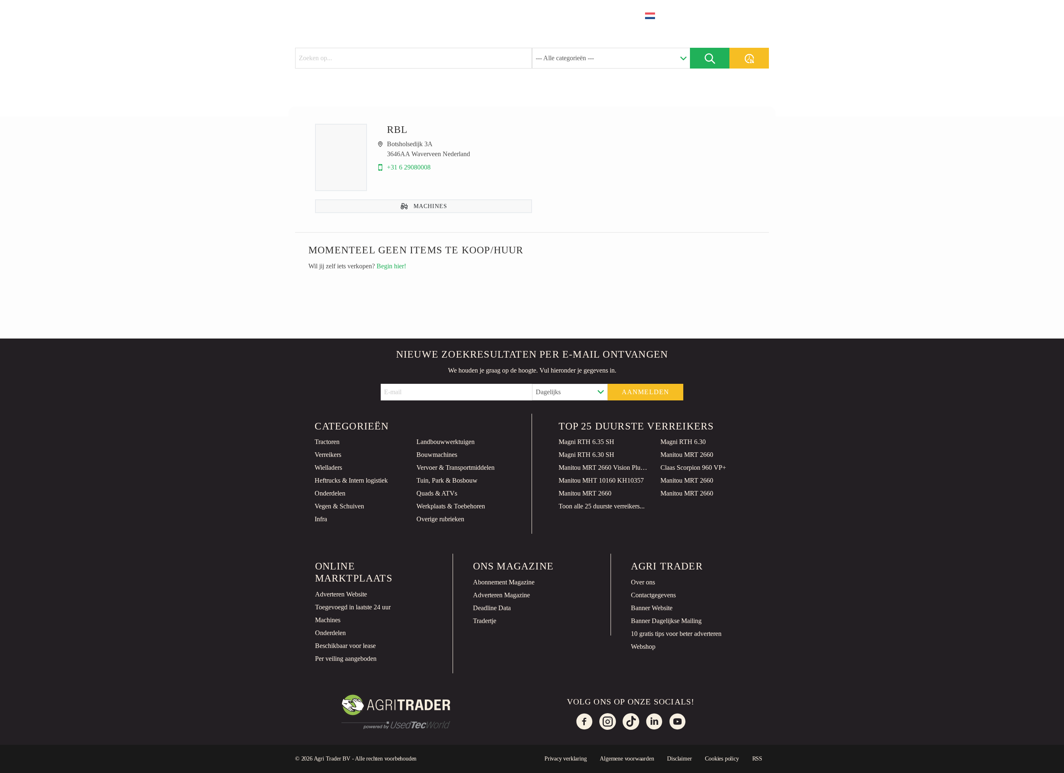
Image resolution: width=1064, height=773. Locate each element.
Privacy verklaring (565, 759)
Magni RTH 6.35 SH (586, 441)
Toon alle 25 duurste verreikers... (602, 506)
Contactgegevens (653, 595)
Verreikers (328, 454)
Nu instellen (953, 759)
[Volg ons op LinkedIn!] (654, 721)
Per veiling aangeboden (346, 658)
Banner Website (651, 607)
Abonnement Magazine (503, 582)
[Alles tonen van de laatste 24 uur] (749, 58)
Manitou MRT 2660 (686, 454)
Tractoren (327, 441)
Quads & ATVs (436, 493)
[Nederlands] (655, 16)
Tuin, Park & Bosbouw (447, 480)
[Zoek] (709, 58)
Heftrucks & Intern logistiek (351, 480)
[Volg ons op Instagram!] (607, 721)
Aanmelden (646, 391)
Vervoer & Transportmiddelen (455, 467)
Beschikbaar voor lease (345, 645)
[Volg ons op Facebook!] (584, 721)
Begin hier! (391, 266)
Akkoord (1027, 759)
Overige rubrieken (440, 519)
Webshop (643, 646)
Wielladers (328, 467)
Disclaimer (679, 759)
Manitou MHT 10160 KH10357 (601, 480)
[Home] (385, 15)
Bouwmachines (436, 454)
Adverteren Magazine (501, 595)
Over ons (643, 582)
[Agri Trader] (334, 15)
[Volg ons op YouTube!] (677, 721)
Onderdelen (330, 493)
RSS (757, 759)
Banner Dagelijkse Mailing (666, 620)
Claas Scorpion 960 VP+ (693, 467)
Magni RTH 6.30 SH (586, 454)
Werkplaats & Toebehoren (450, 506)
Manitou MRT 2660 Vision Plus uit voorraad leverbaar (603, 467)
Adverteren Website (341, 594)
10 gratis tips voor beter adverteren (676, 633)
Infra (321, 519)
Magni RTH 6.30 (683, 441)
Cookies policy (722, 759)
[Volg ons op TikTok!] (631, 721)
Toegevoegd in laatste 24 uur (353, 607)
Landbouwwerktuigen (445, 441)
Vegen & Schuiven (339, 506)
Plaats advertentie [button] (722, 15)
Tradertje (484, 620)
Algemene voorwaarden (627, 759)
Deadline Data (492, 607)
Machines (327, 619)
